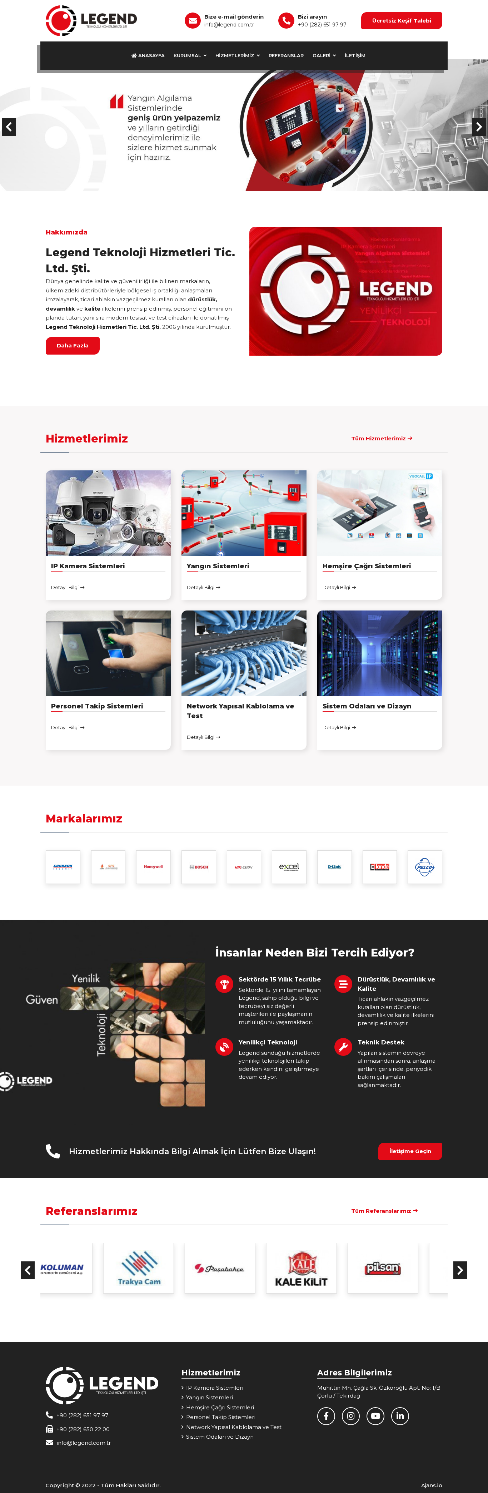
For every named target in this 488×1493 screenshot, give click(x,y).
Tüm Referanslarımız (381, 1210)
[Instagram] (354, 1417)
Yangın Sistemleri (209, 1397)
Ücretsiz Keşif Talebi (401, 20)
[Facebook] (329, 1417)
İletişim (355, 55)
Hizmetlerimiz (235, 55)
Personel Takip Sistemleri (220, 1417)
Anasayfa (151, 55)
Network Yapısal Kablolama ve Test (234, 1427)
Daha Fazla (73, 345)
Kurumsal (188, 55)
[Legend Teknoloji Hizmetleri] (91, 20)
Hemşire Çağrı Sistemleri (220, 1407)
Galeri (322, 55)
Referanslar (286, 55)
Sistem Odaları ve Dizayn (220, 1436)
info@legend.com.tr (229, 24)
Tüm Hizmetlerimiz (378, 438)
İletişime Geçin (410, 1151)
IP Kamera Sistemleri (214, 1387)
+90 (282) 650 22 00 (83, 1429)
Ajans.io (431, 1485)
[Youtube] (379, 1417)
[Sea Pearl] (407, 1268)
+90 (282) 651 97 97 (322, 24)
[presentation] (9, 127)
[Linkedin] (402, 1417)
